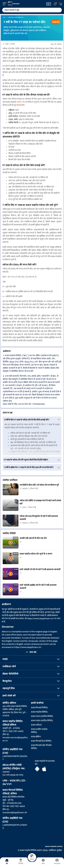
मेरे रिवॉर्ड (20, 864)
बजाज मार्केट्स (36, 725)
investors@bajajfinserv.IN (15, 812)
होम (7, 864)
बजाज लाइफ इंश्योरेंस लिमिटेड (42, 720)
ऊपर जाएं (32, 652)
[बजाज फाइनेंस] (13, 3)
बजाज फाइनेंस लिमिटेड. (39, 712)
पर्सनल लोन (21, 102)
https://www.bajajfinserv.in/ (40, 618)
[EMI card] (48, 4)
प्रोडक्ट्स (32, 859)
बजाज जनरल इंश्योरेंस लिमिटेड (42, 716)
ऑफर (43, 864)
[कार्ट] (60, 4)
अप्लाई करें (55, 22)
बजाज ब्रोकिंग (36, 736)
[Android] (37, 769)
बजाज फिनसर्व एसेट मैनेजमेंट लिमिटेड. (41, 747)
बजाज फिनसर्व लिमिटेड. (39, 707)
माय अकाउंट (57, 864)
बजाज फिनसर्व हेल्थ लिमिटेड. (41, 741)
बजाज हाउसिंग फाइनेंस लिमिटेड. (39, 731)
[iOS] (44, 769)
